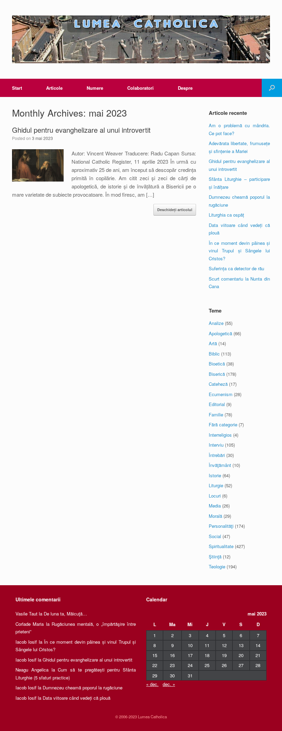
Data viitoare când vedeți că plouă (76, 698)
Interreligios (220, 435)
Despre (185, 88)
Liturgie (216, 485)
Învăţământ (220, 465)
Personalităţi (221, 526)
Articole (54, 88)
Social (215, 536)
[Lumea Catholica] (141, 39)
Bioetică (217, 363)
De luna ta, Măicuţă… (65, 613)
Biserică (217, 374)
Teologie (217, 566)
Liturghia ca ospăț (226, 214)
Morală (215, 516)
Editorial (217, 404)
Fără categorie (223, 424)
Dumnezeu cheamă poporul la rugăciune (82, 687)
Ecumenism (220, 394)
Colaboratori (140, 88)
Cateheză (218, 384)
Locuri (215, 495)
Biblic (214, 353)
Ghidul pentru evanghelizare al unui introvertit (81, 130)
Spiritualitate (221, 546)
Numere (95, 88)
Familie (216, 414)
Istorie (215, 475)
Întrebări (217, 455)
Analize (216, 323)
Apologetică (220, 333)
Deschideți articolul (174, 209)
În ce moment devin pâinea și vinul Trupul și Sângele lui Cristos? (239, 251)
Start (17, 88)
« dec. (152, 684)
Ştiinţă (215, 556)
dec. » (169, 684)
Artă (213, 343)
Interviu (216, 444)
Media (215, 505)
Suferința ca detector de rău (236, 268)
